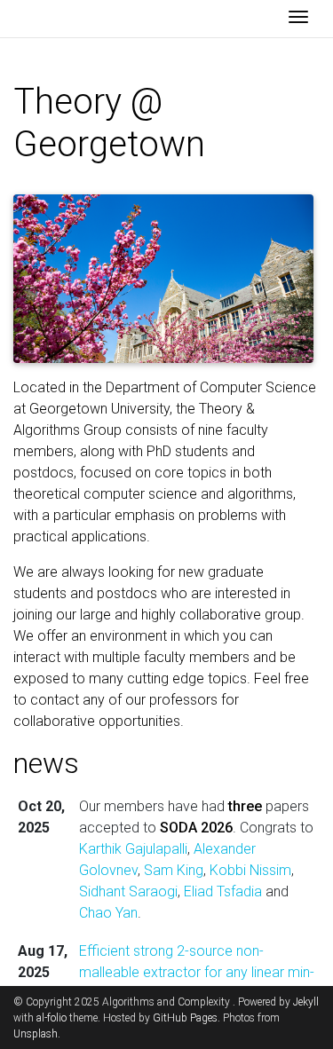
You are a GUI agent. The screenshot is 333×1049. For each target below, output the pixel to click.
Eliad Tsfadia (223, 891)
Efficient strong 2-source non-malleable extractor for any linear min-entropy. (196, 972)
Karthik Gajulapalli (133, 848)
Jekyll (306, 1002)
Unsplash (35, 1034)
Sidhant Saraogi (128, 891)
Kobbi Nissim (250, 870)
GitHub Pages (185, 1018)
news (46, 763)
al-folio (51, 1018)
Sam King (173, 870)
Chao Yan (108, 912)
